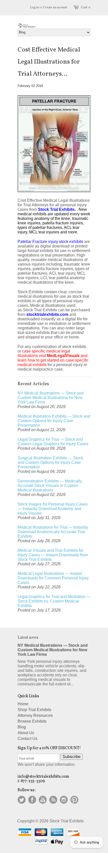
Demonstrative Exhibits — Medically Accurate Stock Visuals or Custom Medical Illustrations (50, 485)
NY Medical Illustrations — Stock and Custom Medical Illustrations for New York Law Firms (51, 397)
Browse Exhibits (32, 721)
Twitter (22, 800)
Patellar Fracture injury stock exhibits (51, 241)
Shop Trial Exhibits (34, 710)
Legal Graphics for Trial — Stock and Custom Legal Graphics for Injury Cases (53, 441)
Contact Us (27, 738)
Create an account (55, 8)
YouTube (43, 800)
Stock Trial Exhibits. (57, 209)
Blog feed (53, 800)
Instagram (64, 800)
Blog (22, 727)
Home (23, 704)
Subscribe (72, 757)
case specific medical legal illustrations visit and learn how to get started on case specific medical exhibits (53, 358)
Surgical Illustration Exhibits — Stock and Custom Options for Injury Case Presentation (50, 462)
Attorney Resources (35, 715)
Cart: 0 (85, 8)
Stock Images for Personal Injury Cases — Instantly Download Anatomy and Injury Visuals (53, 508)
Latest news (28, 637)
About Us (26, 733)
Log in (34, 8)
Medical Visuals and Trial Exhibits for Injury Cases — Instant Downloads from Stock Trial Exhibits (53, 555)
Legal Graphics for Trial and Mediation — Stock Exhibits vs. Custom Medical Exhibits (54, 601)
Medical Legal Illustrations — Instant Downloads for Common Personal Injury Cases (53, 578)
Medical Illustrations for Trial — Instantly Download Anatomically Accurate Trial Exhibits (53, 531)
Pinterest (74, 800)
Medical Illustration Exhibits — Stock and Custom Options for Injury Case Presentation (54, 420)
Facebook (32, 800)
